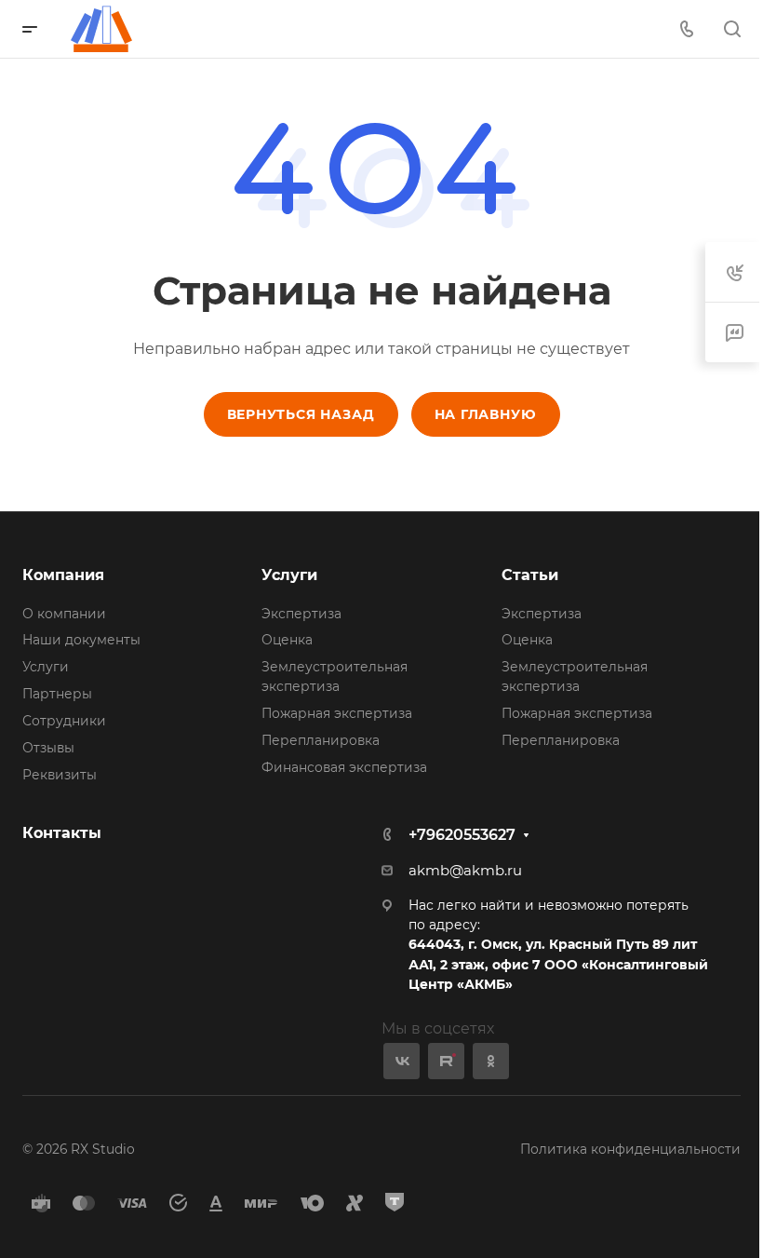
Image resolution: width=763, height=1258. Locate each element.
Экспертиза (301, 613)
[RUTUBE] (446, 1061)
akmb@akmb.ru (465, 870)
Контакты (61, 833)
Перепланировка (320, 740)
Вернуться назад (301, 414)
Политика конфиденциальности (630, 1149)
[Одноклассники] (491, 1061)
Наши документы (81, 639)
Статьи (530, 575)
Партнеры (57, 693)
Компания (63, 575)
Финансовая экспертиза (344, 767)
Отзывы (48, 747)
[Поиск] (732, 29)
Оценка (287, 639)
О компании (64, 613)
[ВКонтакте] (401, 1061)
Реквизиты (59, 774)
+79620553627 (461, 835)
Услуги (45, 666)
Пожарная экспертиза (336, 713)
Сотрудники (64, 720)
